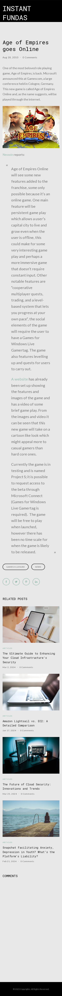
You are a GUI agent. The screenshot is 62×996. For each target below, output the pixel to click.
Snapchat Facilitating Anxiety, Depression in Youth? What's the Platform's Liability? (29, 852)
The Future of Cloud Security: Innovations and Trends (27, 786)
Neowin (8, 154)
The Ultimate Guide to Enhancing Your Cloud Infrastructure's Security (29, 658)
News (38, 567)
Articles (7, 648)
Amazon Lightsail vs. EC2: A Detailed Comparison (25, 723)
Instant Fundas (17, 13)
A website (19, 379)
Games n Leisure (15, 567)
